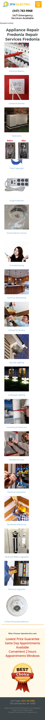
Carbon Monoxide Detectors (17, 621)
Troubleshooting (16, 265)
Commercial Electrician (17, 427)
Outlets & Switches (17, 103)
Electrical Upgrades (16, 589)
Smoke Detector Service (17, 233)
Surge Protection (17, 200)
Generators (17, 136)
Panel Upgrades (17, 168)
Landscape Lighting (16, 395)
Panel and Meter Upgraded (17, 557)
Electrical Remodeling (16, 297)
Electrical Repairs (16, 71)
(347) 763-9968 (22, 11)
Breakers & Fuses (16, 459)
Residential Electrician (16, 524)
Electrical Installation (17, 492)
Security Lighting (16, 362)
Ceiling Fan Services (16, 330)
